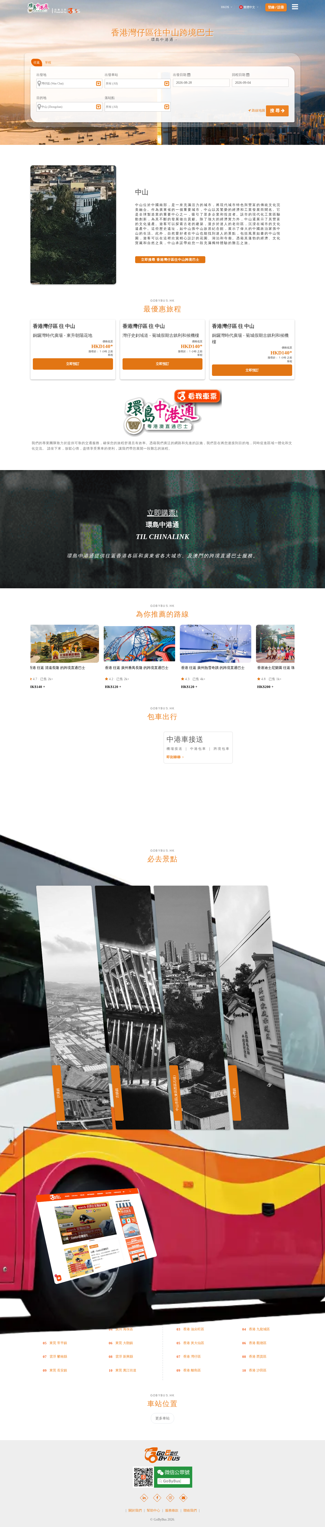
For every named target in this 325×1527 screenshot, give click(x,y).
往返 (37, 62)
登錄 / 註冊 (276, 7)
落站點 (110, 98)
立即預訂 (72, 364)
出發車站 (111, 75)
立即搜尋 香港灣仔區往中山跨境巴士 (170, 259)
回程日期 (239, 75)
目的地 (41, 98)
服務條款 (171, 1510)
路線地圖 (258, 110)
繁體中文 (249, 7)
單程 (48, 62)
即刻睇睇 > (175, 757)
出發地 (41, 75)
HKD (225, 7)
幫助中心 (153, 1510)
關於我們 (135, 1510)
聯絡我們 (190, 1510)
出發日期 (180, 75)
